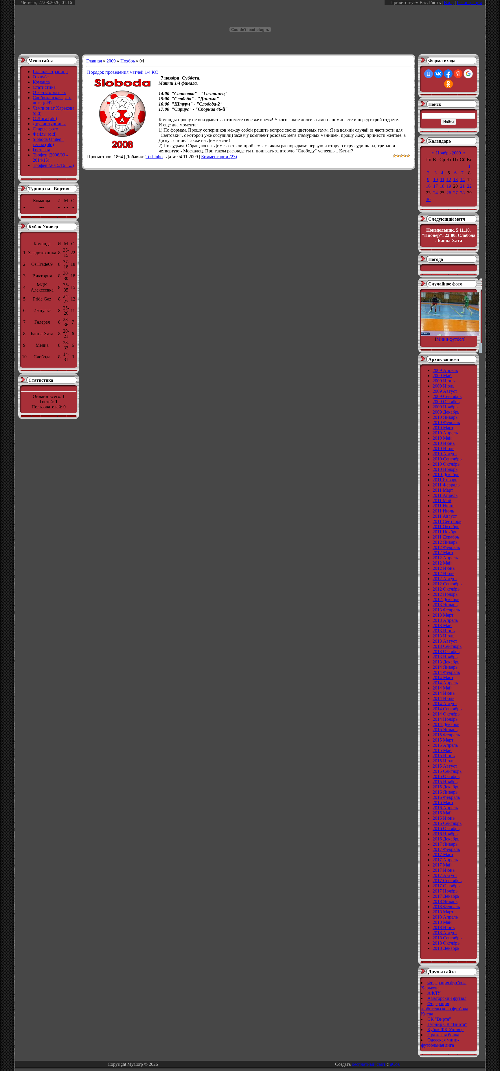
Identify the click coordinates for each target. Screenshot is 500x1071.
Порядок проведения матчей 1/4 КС (122, 72)
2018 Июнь (444, 927)
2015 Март (443, 740)
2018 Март (443, 911)
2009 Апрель (445, 370)
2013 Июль (443, 635)
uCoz (395, 1064)
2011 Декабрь (446, 536)
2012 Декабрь (446, 599)
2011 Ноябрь (445, 531)
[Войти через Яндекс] (458, 73)
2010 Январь (445, 417)
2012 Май (442, 563)
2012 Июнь (444, 568)
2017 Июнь (444, 870)
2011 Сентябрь (447, 521)
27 (455, 192)
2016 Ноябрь (445, 833)
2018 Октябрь (446, 943)
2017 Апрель (445, 859)
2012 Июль (443, 573)
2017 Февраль (446, 849)
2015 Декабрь (446, 786)
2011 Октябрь (446, 526)
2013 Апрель (445, 620)
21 (462, 186)
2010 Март (443, 427)
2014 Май (442, 687)
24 (435, 192)
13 (455, 179)
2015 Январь (445, 729)
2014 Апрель (445, 682)
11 (442, 179)
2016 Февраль (446, 797)
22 (469, 186)
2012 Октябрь (446, 589)
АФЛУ (433, 993)
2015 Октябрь (446, 776)
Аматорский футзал (446, 998)
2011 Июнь (443, 505)
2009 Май (442, 375)
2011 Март (443, 490)
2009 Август (445, 391)
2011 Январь (445, 479)
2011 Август (445, 516)
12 (448, 179)
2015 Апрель (445, 745)
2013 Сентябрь (447, 646)
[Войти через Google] (468, 73)
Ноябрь (127, 60)
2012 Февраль (446, 547)
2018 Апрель (445, 917)
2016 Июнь (444, 818)
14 (462, 179)
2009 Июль (443, 386)
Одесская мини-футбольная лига (440, 1042)
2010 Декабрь (446, 474)
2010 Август (445, 453)
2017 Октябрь (446, 885)
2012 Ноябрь (445, 594)
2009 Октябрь (446, 401)
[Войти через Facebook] (448, 73)
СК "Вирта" (439, 1019)
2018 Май (442, 922)
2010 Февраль (446, 422)
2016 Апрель (445, 807)
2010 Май (442, 438)
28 (462, 192)
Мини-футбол (450, 339)
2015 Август (445, 766)
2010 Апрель (445, 432)
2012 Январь (445, 542)
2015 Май (442, 750)
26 (448, 192)
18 (442, 186)
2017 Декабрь (446, 896)
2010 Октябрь (446, 464)
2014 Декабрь (446, 724)
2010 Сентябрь (447, 458)
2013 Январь (445, 604)
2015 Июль (443, 760)
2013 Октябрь (446, 651)
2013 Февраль (446, 609)
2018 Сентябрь (447, 937)
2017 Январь (445, 844)
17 (435, 186)
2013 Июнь (444, 630)
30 (428, 199)
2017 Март (443, 854)
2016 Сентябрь (447, 823)
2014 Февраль (446, 672)
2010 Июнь (444, 443)
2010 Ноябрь (445, 469)
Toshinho (154, 156)
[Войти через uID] (428, 73)
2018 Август (445, 932)
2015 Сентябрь (447, 771)
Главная (94, 60)
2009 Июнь (444, 380)
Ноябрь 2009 (448, 152)
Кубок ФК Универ (445, 1029)
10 (435, 179)
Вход (449, 2)
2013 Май (442, 625)
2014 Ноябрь (445, 719)
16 (428, 186)
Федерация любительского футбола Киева (444, 1008)
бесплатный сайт (368, 1064)
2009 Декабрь (446, 412)
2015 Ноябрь (445, 781)
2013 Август (445, 641)
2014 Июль (443, 698)
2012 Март (443, 552)
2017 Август (445, 875)
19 (448, 186)
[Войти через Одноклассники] (448, 84)
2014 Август (445, 703)
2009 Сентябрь (447, 396)
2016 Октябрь (446, 828)
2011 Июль (443, 510)
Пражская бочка (443, 1034)
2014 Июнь (444, 693)
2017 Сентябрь (447, 880)
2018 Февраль (446, 906)
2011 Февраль (446, 484)
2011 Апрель (445, 495)
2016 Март (443, 802)
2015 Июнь (444, 755)
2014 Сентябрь (447, 708)
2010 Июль (443, 448)
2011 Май (442, 500)
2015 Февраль (446, 734)
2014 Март (443, 677)
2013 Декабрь (446, 661)
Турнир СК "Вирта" (447, 1024)
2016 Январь (445, 792)
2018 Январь (445, 901)
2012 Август (445, 578)
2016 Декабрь (446, 838)
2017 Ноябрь (445, 890)
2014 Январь (445, 667)
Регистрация (469, 2)
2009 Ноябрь (445, 406)
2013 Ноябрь (445, 656)
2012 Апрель (445, 557)
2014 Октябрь (446, 713)
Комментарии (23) (219, 156)
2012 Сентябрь (447, 583)
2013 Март (443, 615)
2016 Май (442, 812)
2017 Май (442, 864)
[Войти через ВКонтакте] (438, 73)
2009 (111, 60)
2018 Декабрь (446, 948)
